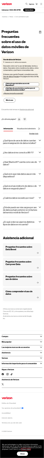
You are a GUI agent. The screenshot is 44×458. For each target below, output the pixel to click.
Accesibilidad (6, 413)
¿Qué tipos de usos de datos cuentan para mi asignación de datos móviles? (20, 89)
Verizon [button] (5, 358)
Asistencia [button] (6, 353)
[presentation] (9, 100)
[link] (9, 99)
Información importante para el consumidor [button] (19, 363)
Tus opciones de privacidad (11, 408)
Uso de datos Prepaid (11, 76)
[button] (19, 119)
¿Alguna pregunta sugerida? (13, 93)
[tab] (8, 129)
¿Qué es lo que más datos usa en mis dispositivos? (17, 84)
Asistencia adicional (27, 109)
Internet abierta (7, 418)
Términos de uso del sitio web (12, 423)
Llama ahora (29, 10)
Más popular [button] (7, 342)
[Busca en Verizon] (26, 4)
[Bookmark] (40, 32)
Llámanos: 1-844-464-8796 (11, 10)
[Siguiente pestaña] (39, 128)
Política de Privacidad (9, 403)
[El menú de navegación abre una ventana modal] (41, 4)
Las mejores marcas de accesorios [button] (16, 347)
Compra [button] (5, 336)
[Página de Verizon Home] (7, 4)
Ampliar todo (33, 134)
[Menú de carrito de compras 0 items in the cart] (36, 4)
